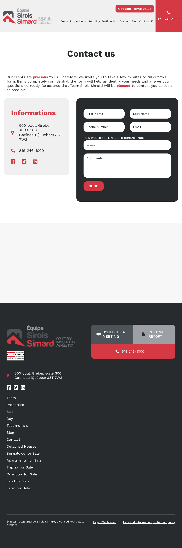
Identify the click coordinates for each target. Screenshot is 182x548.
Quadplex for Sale (22, 474)
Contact (125, 21)
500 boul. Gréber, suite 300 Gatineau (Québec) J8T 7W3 (40, 132)
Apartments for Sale (24, 460)
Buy (97, 21)
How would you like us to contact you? (114, 138)
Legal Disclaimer (104, 522)
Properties (15, 405)
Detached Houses (21, 446)
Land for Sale (18, 481)
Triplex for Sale (20, 467)
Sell (91, 21)
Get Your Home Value (134, 9)
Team (64, 21)
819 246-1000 (168, 19)
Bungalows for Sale (23, 453)
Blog (134, 21)
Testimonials (110, 21)
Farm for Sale (18, 488)
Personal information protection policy (149, 522)
